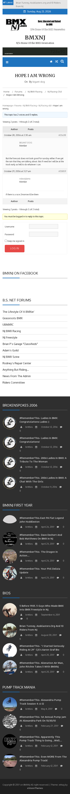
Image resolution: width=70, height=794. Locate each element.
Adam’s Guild (11, 350)
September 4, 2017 (50, 614)
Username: (10, 226)
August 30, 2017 (49, 635)
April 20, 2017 (47, 654)
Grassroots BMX (13, 318)
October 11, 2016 (49, 486)
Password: (9, 234)
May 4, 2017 (46, 708)
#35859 (62, 171)
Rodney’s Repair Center (17, 363)
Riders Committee (14, 382)
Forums (17, 105)
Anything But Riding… (16, 369)
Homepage (8, 105)
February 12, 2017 (49, 745)
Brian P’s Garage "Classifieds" (20, 344)
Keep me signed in (15, 241)
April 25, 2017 (47, 543)
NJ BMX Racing (30, 105)
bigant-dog (39, 81)
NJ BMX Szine (11, 356)
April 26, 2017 (47, 526)
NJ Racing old (45, 105)
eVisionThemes (35, 788)
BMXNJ (35, 37)
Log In (14, 248)
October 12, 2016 (49, 427)
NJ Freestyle (10, 337)
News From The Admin (17, 376)
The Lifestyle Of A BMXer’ (18, 311)
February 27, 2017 (49, 725)
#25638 (62, 135)
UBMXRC (8, 324)
